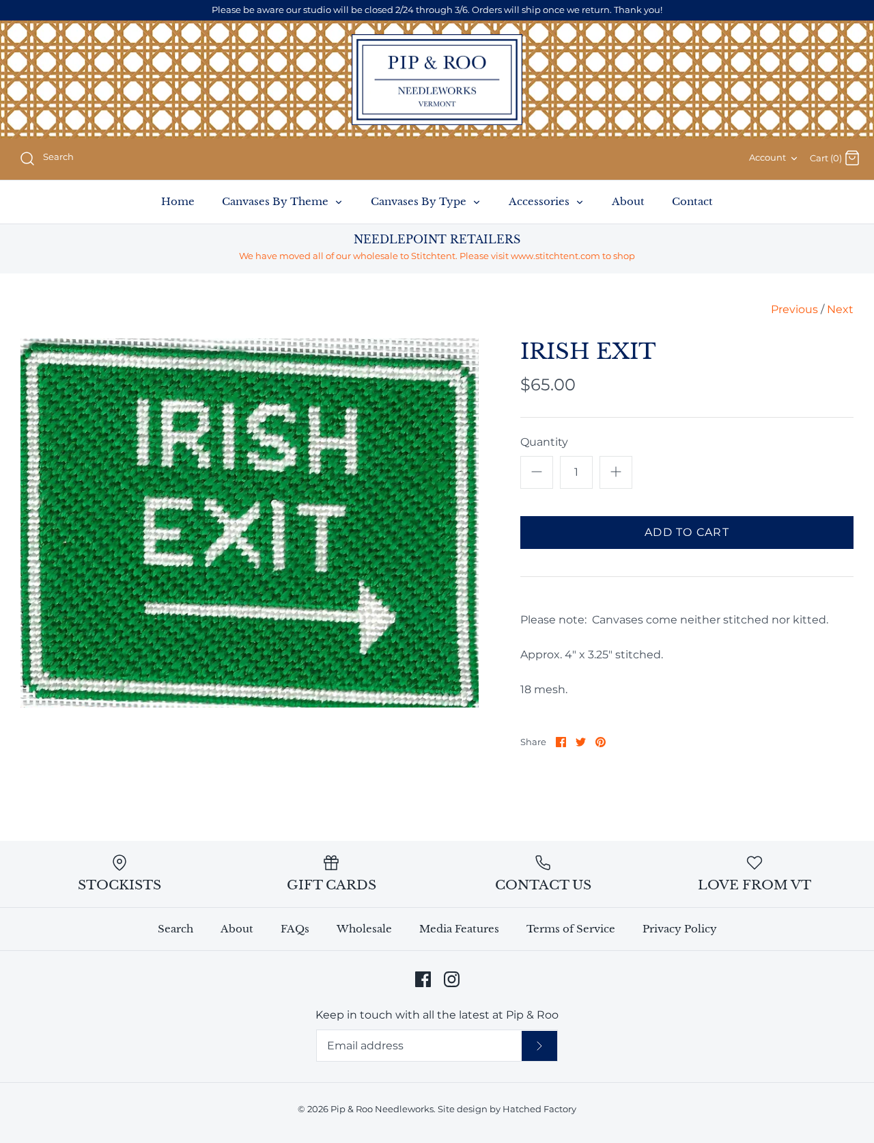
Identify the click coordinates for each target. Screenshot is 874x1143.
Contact (692, 201)
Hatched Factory (539, 1109)
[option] (249, 523)
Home (178, 201)
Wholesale (364, 928)
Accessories (540, 201)
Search (175, 928)
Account (767, 157)
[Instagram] (452, 979)
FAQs (295, 928)
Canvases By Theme (276, 201)
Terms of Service (570, 928)
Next (840, 309)
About (628, 201)
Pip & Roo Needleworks (382, 1109)
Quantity (544, 441)
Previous (794, 309)
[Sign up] (539, 1046)
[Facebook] (423, 979)
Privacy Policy (680, 928)
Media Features (459, 928)
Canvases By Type (420, 201)
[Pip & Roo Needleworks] (437, 80)
